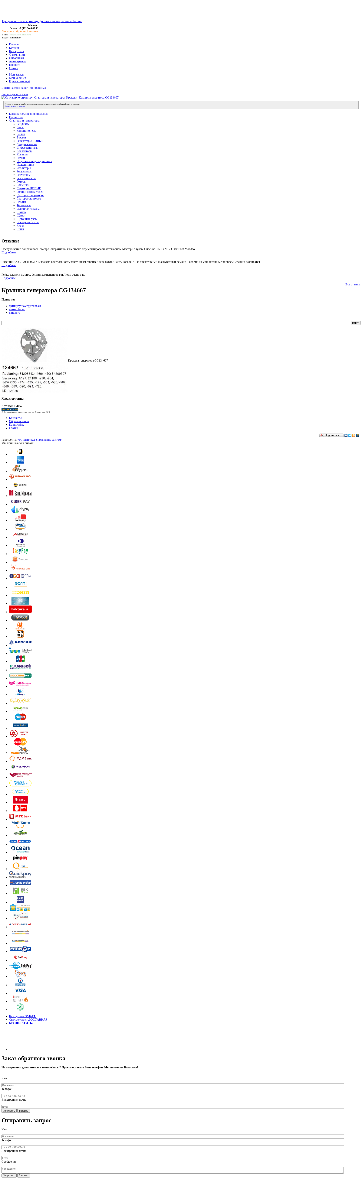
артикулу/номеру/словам (25, 305)
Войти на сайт (11, 87)
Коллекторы (24, 151)
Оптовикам (16, 58)
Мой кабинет (17, 78)
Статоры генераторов (30, 195)
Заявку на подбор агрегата (15, 106)
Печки (21, 157)
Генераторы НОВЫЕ (30, 140)
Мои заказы (16, 74)
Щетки (21, 215)
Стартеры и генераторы (49, 97)
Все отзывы (352, 284)
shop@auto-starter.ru (20, 34)
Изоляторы (24, 168)
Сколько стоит (28, 1019)
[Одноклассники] (354, 435)
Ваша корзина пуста (15, 94)
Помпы (21, 201)
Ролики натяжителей (30, 191)
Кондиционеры (26, 130)
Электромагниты (28, 222)
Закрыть (23, 1110)
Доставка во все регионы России (60, 21)
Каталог (14, 47)
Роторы (21, 181)
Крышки (71, 97)
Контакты (15, 417)
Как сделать (22, 1016)
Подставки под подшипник (34, 161)
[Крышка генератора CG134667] (35, 391)
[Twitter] (350, 435)
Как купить (16, 51)
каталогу (14, 312)
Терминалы (24, 205)
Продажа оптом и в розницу (20, 21)
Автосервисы (17, 61)
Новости (14, 64)
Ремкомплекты (26, 178)
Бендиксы (23, 123)
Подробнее (9, 252)
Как (21, 1023)
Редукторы (24, 174)
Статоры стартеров (29, 198)
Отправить (9, 1110)
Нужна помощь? (19, 81)
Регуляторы (24, 171)
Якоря (20, 225)
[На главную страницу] (17, 97)
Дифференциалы (27, 147)
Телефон (7, 1088)
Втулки (21, 137)
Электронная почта (14, 1099)
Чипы (20, 229)
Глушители (16, 117)
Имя (4, 1078)
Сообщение (9, 1161)
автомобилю (17, 309)
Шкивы (21, 212)
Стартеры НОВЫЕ (29, 188)
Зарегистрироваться (33, 87)
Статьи (13, 68)
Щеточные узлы (27, 218)
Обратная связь (19, 421)
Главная (14, 44)
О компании (17, 54)
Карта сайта (16, 424)
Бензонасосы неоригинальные (28, 113)
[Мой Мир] (358, 435)
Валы (20, 127)
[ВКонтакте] (346, 435)
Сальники (23, 185)
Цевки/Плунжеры (28, 208)
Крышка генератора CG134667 (99, 97)
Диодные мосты (27, 144)
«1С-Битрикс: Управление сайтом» (39, 439)
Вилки (21, 134)
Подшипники (25, 164)
